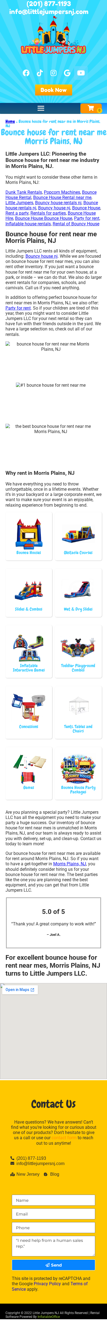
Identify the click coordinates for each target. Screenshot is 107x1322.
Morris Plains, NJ (69, 863)
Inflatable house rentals (28, 223)
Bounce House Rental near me (62, 197)
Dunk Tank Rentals (23, 192)
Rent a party (17, 213)
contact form (64, 1137)
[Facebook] (26, 73)
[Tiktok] (40, 73)
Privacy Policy (47, 1283)
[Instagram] (53, 73)
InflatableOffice (49, 1317)
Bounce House (86, 207)
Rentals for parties (48, 213)
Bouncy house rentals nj (58, 202)
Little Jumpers (19, 202)
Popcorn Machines (62, 192)
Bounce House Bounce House (43, 218)
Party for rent (86, 218)
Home (10, 121)
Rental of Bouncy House (76, 223)
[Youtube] (81, 73)
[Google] (67, 73)
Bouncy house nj (54, 207)
